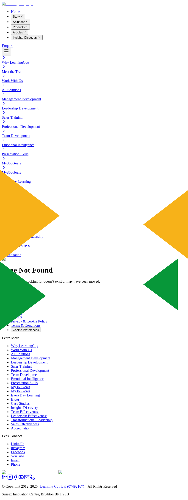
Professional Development (30, 370)
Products (19, 27)
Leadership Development (29, 362)
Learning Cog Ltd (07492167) (62, 486)
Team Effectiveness (25, 412)
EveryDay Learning (25, 395)
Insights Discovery (25, 37)
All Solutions (20, 354)
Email (15, 460)
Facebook (18, 452)
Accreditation (20, 428)
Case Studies (20, 403)
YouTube (17, 456)
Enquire (7, 46)
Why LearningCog (24, 346)
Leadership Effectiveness (29, 416)
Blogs (15, 399)
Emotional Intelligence (27, 379)
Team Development (25, 375)
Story (16, 16)
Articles (18, 32)
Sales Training (21, 366)
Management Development (30, 358)
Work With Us (21, 350)
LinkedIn (17, 444)
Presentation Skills (24, 383)
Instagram (18, 448)
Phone (15, 464)
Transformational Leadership (32, 420)
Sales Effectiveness (25, 424)
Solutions (19, 22)
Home (15, 12)
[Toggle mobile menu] (6, 51)
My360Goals (20, 387)
